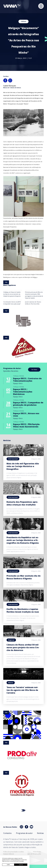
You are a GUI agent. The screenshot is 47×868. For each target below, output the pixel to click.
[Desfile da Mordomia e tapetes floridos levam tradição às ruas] (23, 601)
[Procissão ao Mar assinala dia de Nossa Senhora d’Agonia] (23, 567)
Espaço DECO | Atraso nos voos (26, 414)
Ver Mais (34, 369)
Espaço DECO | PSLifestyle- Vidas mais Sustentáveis (26, 425)
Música (10, 683)
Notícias (40, 833)
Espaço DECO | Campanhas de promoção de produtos (28, 403)
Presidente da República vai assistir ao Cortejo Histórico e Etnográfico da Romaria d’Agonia (23, 540)
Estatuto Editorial (8, 854)
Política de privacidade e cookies (13, 852)
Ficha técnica (37, 852)
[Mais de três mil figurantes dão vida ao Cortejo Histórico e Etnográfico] (23, 455)
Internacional (13, 459)
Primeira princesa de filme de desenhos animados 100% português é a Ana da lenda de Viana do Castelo (34, 295)
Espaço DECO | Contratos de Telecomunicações (27, 379)
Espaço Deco (18, 383)
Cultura (23, 21)
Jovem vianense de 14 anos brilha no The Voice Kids (33, 303)
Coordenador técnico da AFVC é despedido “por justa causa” (12, 303)
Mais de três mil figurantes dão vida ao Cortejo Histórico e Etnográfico (23, 466)
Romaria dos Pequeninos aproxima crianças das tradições (22, 503)
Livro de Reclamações (34, 854)
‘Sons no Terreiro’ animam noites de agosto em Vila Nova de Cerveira (22, 690)
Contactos (7, 833)
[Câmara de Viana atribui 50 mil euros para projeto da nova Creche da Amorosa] (23, 636)
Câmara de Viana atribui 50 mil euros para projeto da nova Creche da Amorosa (23, 647)
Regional (11, 640)
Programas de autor (24, 833)
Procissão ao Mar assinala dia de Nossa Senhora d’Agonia (23, 577)
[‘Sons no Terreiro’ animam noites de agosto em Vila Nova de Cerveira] (23, 679)
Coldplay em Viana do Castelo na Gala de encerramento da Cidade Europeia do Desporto (12, 294)
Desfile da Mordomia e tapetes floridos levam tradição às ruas (23, 610)
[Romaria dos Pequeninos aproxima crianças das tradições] (23, 493)
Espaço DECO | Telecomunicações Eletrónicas (22, 391)
